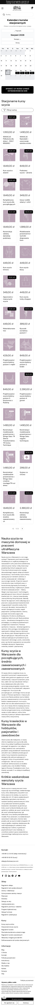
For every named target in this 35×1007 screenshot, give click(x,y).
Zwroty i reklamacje (7, 891)
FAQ (2, 974)
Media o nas (5, 963)
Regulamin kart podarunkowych (11, 888)
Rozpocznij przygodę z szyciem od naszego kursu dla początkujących (17, 2)
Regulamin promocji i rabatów (11, 907)
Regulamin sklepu (7, 885)
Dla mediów (5, 966)
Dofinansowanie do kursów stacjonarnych (15, 940)
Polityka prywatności (8, 958)
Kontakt (4, 955)
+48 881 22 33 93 (7, 854)
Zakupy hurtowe (6, 912)
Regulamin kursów (7, 930)
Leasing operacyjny (7, 904)
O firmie (4, 952)
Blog (2, 950)
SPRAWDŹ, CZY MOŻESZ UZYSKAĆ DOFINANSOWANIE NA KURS (17, 90)
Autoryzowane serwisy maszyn (11, 893)
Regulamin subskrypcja (9, 915)
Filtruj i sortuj (12, 110)
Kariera (3, 968)
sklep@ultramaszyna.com (9, 861)
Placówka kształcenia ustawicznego (13, 932)
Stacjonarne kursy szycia (9, 927)
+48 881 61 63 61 (6, 857)
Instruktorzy (5, 960)
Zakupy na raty (6, 901)
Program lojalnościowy (8, 909)
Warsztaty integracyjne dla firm (11, 938)
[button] (32, 8)
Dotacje (4, 971)
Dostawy (4, 899)
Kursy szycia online (7, 924)
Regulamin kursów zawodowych (11, 935)
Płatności (4, 896)
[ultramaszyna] (17, 8)
